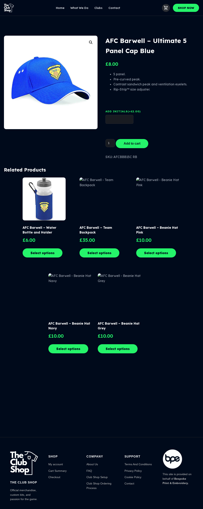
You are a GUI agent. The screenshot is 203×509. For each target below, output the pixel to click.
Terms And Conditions (138, 464)
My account (55, 464)
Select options (43, 253)
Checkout (54, 477)
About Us (92, 464)
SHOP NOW (186, 8)
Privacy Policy (133, 470)
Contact (114, 8)
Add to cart (132, 143)
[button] (90, 42)
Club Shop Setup (97, 477)
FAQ (89, 470)
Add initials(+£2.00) (123, 111)
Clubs (98, 8)
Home (60, 8)
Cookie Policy (132, 477)
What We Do (79, 8)
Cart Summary (57, 470)
